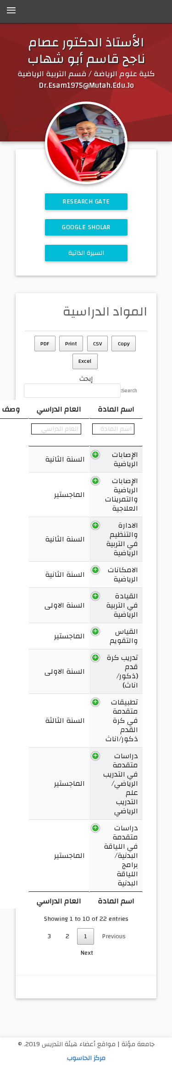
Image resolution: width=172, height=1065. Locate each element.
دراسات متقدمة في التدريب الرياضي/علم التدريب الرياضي (120, 783)
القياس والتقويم (124, 636)
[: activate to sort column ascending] (58, 432)
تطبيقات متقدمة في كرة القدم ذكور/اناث (121, 720)
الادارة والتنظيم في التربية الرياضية (122, 539)
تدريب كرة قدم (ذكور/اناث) (122, 671)
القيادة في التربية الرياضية (122, 605)
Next (86, 953)
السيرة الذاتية (86, 253)
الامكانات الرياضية (123, 574)
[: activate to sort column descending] (116, 432)
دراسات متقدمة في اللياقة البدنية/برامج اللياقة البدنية (121, 855)
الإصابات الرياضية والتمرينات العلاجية (121, 494)
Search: (129, 390)
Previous (114, 936)
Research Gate (86, 202)
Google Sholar (86, 227)
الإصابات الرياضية (125, 459)
